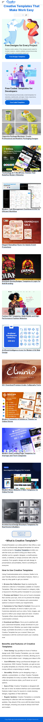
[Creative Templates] (11, 2)
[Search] (26, 15)
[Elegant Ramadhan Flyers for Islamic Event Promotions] (21, 231)
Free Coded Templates (17, 102)
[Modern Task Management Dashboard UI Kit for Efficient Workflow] (21, 195)
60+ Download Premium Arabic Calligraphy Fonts (21, 385)
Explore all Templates (22, 534)
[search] (39, 2)
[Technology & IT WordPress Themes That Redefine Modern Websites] (21, 159)
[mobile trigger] (3, 2)
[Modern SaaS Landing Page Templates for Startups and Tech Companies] (21, 440)
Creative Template (21, 550)
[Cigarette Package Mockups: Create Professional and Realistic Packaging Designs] (21, 122)
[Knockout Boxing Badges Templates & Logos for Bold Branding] (21, 267)
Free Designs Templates (17, 56)
